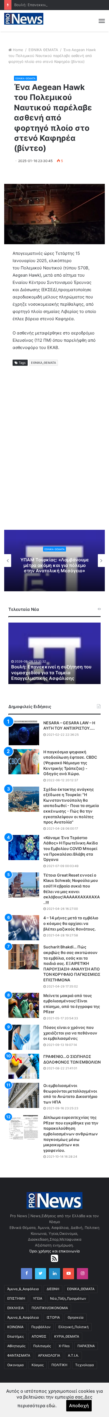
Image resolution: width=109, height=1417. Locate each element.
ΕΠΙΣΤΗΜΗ (16, 1298)
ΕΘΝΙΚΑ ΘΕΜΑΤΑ (43, 50)
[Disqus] (54, 454)
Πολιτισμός (42, 1346)
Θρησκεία (76, 1317)
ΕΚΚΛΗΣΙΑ (15, 1308)
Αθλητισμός (16, 1346)
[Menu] (102, 21)
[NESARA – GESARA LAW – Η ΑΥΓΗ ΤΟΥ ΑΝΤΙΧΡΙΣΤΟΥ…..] (23, 732)
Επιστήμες (15, 1336)
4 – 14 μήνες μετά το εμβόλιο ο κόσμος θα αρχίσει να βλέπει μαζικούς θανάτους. (70, 923)
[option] (54, 560)
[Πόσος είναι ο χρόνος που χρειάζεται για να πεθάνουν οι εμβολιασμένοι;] (23, 1037)
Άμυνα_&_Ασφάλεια (23, 1289)
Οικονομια (15, 1365)
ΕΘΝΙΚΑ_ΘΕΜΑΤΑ (43, 363)
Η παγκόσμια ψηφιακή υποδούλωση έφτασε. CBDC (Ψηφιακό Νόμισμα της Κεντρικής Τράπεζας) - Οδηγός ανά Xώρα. (70, 762)
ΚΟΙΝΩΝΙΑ (15, 1327)
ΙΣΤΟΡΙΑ (53, 1317)
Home (18, 50)
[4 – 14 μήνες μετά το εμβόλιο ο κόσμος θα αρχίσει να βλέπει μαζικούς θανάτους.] (23, 927)
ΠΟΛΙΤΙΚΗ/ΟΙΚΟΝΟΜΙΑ (50, 1308)
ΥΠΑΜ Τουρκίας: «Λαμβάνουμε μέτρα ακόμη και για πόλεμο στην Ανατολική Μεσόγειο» (54, 565)
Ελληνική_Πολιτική (73, 1327)
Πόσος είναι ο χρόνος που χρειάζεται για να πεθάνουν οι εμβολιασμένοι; (70, 1033)
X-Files (64, 1346)
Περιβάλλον (41, 1327)
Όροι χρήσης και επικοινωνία (54, 1251)
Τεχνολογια (84, 1365)
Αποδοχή (79, 1405)
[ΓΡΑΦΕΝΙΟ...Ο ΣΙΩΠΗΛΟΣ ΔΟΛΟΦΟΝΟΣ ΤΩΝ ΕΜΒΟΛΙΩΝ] (23, 1066)
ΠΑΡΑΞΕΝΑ (86, 1346)
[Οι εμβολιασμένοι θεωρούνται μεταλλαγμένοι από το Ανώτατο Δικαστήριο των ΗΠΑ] (23, 1095)
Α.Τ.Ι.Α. (73, 1355)
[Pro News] (23, 19)
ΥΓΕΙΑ (37, 1298)
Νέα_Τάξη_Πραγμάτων (68, 1298)
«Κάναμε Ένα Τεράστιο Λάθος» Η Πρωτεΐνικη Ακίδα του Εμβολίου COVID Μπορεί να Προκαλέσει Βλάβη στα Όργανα (70, 848)
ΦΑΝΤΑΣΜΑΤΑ (18, 1355)
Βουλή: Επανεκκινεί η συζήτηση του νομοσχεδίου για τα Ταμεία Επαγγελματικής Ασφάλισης (51, 672)
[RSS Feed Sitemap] (54, 1258)
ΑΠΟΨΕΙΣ (39, 1336)
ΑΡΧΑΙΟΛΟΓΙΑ (49, 1355)
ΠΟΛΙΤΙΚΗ (59, 1365)
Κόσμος (38, 1365)
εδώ (50, 1405)
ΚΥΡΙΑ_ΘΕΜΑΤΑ (66, 1336)
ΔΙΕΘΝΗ (53, 1289)
